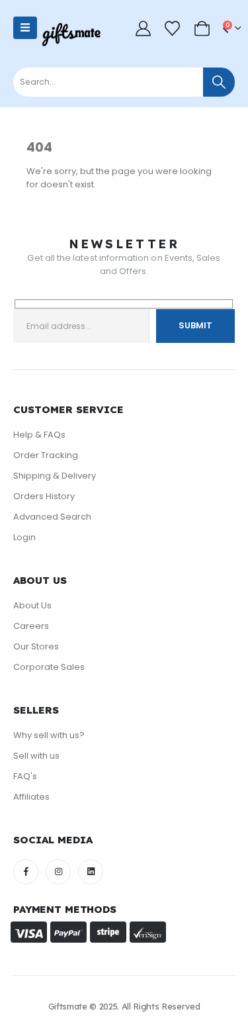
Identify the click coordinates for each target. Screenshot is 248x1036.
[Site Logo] (71, 34)
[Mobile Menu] (25, 28)
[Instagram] (58, 871)
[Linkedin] (90, 871)
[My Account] (143, 28)
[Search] (219, 82)
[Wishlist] (172, 28)
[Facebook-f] (25, 871)
